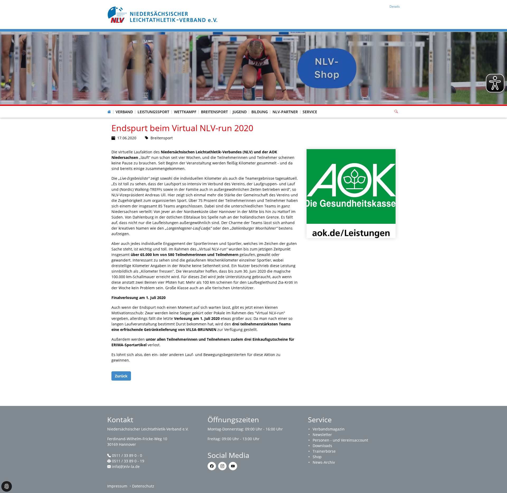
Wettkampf (185, 111)
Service (310, 111)
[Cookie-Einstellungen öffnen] (6, 486)
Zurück (121, 375)
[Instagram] (222, 466)
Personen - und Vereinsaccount (340, 440)
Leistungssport (153, 111)
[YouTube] (233, 466)
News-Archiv (324, 462)
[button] (124, 106)
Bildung (259, 111)
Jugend (240, 111)
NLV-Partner (285, 111)
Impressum (117, 486)
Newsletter (322, 434)
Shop (317, 456)
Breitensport (214, 111)
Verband (124, 111)
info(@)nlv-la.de (126, 466)
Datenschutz (143, 486)
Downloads (322, 445)
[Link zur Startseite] (163, 14)
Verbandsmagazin (329, 429)
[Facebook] (212, 466)
